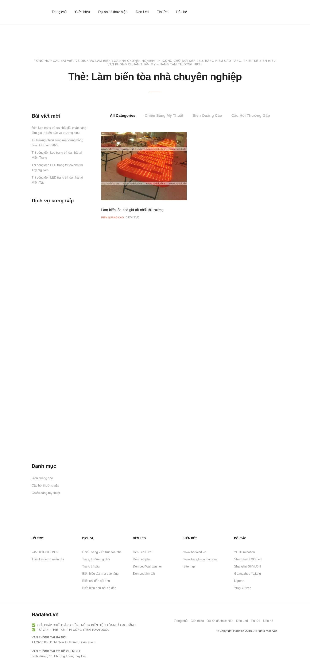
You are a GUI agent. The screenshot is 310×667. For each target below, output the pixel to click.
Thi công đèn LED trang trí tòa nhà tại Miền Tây (57, 180)
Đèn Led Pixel (142, 552)
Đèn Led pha (141, 559)
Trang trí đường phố (96, 559)
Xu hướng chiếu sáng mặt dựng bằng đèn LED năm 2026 (57, 142)
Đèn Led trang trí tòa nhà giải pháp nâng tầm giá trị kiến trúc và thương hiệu (59, 130)
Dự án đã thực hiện (112, 12)
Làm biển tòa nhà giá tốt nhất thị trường (132, 210)
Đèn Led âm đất (144, 573)
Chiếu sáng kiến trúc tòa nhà (101, 552)
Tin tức (162, 12)
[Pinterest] (202, 631)
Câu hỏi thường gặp (250, 115)
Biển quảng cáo (207, 115)
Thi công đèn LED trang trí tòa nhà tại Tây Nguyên (57, 167)
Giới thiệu (82, 12)
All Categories (122, 115)
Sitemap (189, 566)
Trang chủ (59, 12)
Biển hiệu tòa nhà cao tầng (100, 573)
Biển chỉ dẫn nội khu (96, 580)
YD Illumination (244, 552)
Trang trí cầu (91, 566)
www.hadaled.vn (194, 552)
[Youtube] (195, 631)
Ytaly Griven (242, 588)
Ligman (239, 580)
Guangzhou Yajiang (247, 573)
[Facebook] (188, 631)
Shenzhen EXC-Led (247, 559)
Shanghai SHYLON (247, 566)
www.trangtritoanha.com (200, 559)
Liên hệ (181, 12)
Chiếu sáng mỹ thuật (164, 115)
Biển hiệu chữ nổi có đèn (99, 588)
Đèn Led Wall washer (147, 566)
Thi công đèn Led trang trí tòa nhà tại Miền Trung (57, 155)
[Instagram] (209, 631)
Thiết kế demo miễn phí (48, 559)
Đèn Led (142, 12)
